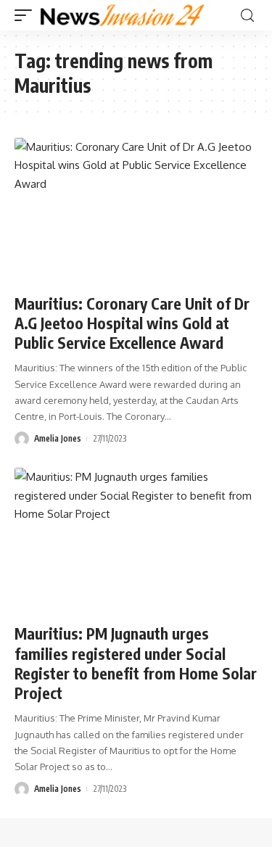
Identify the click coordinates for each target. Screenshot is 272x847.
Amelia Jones (57, 438)
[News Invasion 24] (123, 15)
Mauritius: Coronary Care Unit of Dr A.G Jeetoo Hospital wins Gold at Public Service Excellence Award (132, 323)
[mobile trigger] (27, 15)
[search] (247, 15)
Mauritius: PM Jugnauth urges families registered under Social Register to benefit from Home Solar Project (136, 663)
